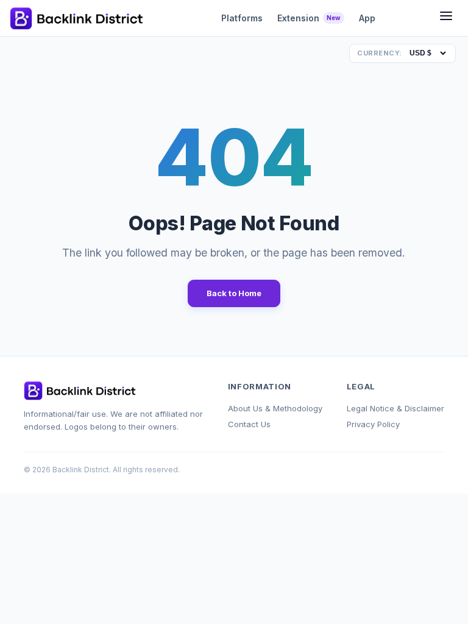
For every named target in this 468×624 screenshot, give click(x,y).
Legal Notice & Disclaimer (395, 408)
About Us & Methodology (275, 408)
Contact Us (249, 424)
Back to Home (234, 293)
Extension (309, 18)
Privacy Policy (373, 424)
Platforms (242, 18)
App (367, 18)
